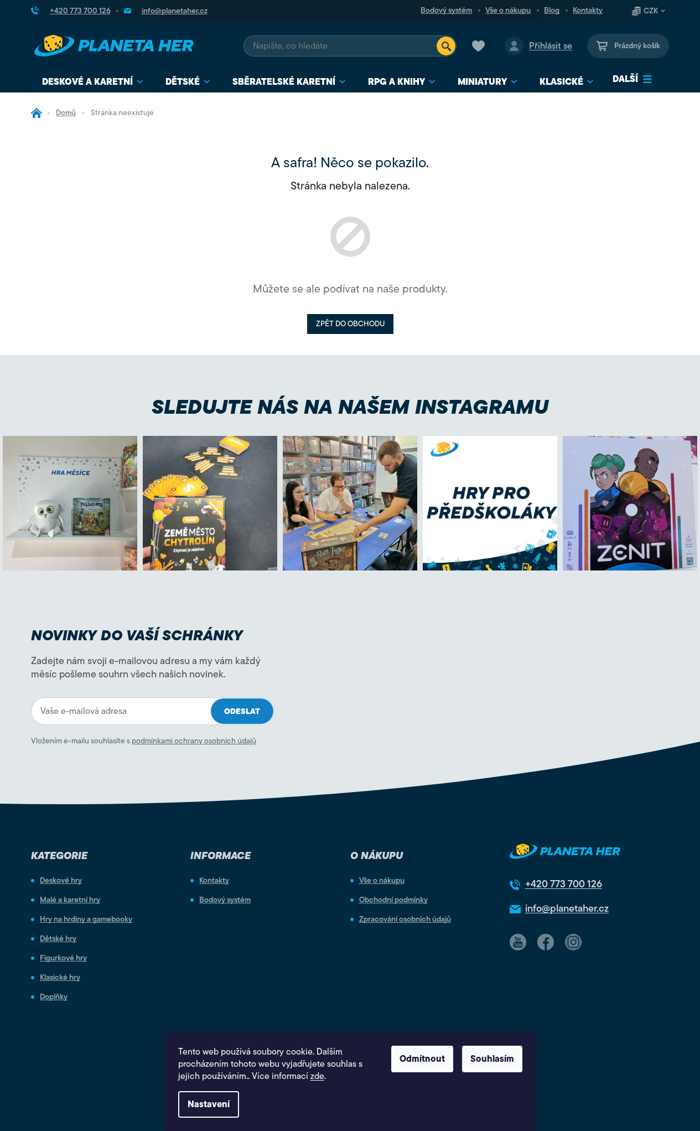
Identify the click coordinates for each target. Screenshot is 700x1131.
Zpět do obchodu (350, 323)
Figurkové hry (63, 958)
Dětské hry (58, 939)
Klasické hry (60, 977)
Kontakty (588, 10)
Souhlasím (492, 1059)
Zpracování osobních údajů (405, 919)
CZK (651, 11)
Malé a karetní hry (70, 900)
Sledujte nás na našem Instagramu (350, 406)
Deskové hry (61, 881)
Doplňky (54, 997)
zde (317, 1076)
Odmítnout (422, 1059)
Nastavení (209, 1104)
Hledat (446, 46)
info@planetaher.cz (567, 908)
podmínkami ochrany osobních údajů (194, 740)
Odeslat (242, 711)
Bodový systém (446, 10)
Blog (551, 10)
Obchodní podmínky (393, 900)
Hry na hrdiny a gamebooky (86, 919)
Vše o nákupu (508, 10)
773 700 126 (563, 884)
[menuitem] (92, 82)
